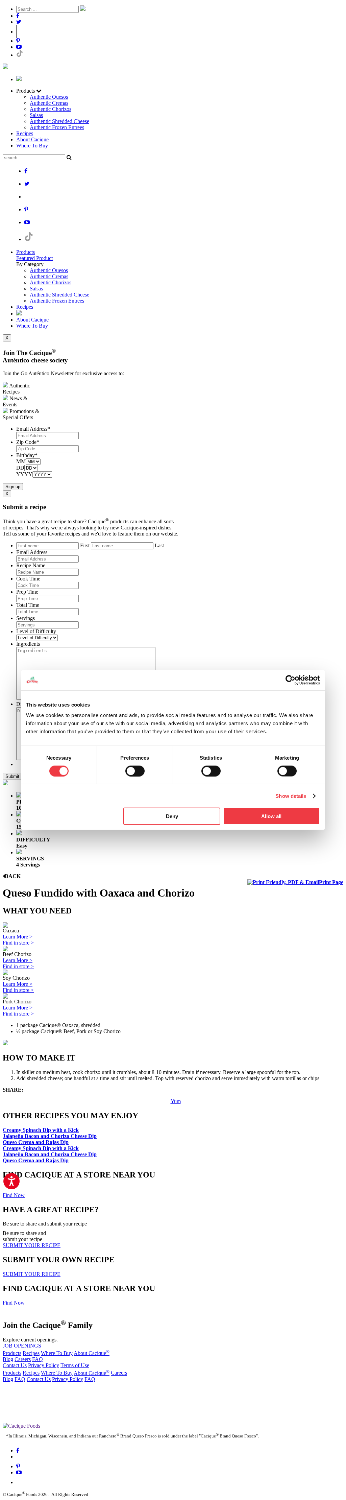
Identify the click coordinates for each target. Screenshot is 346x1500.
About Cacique (32, 139)
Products (25, 252)
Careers (23, 1359)
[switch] (135, 770)
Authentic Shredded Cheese (59, 121)
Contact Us (15, 1365)
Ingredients (28, 644)
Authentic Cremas (49, 103)
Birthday (27, 455)
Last (159, 545)
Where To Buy (32, 145)
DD (20, 468)
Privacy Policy (43, 1365)
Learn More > (17, 936)
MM (21, 461)
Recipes (24, 133)
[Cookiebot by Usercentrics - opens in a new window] (290, 680)
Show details (290, 796)
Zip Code (27, 442)
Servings (25, 618)
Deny (172, 816)
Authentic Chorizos (50, 109)
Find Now (14, 1195)
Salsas (36, 115)
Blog (8, 1359)
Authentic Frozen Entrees (57, 127)
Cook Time (28, 578)
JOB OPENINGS (22, 1346)
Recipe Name (30, 565)
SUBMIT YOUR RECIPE (31, 1245)
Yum (176, 1101)
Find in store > (18, 943)
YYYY (24, 474)
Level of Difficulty (36, 631)
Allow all (271, 816)
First (85, 545)
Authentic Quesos (49, 97)
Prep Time (27, 592)
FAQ (37, 1359)
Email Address (33, 429)
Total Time (27, 605)
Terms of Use (74, 1365)
